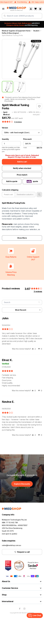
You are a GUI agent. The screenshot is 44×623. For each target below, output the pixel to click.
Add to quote (11, 181)
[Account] (31, 9)
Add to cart (22, 162)
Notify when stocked (22, 168)
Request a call (23, 552)
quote (35, 181)
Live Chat (37, 615)
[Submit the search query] (5, 17)
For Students (36, 41)
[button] (7, 122)
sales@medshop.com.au (11, 545)
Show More (22, 238)
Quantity (5, 139)
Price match (22, 175)
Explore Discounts (22, 484)
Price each (27, 139)
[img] (7, 329)
